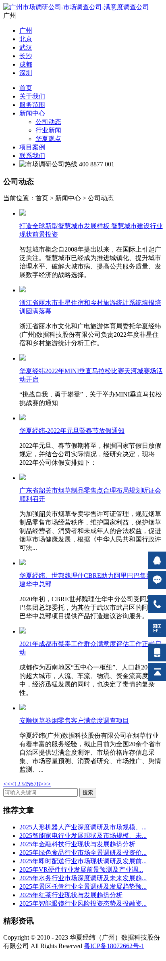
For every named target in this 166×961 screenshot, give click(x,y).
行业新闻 (48, 130)
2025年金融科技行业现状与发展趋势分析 (77, 844)
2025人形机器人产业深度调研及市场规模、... (83, 827)
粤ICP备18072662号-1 (114, 945)
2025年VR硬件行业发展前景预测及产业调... (81, 869)
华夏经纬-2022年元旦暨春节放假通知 (71, 430)
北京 (25, 39)
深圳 (25, 72)
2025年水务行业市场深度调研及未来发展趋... (83, 878)
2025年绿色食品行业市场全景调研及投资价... (83, 852)
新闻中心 (32, 113)
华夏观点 (48, 138)
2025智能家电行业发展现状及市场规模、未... (83, 835)
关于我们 (32, 96)
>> (47, 784)
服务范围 (32, 104)
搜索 (88, 792)
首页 (25, 87)
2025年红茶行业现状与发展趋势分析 (70, 895)
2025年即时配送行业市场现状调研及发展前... (83, 861)
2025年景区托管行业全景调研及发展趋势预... (83, 886)
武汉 (25, 47)
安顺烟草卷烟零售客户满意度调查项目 (74, 720)
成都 (25, 64)
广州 (25, 30)
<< (6, 784)
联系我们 (32, 155)
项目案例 (32, 147)
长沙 (25, 55)
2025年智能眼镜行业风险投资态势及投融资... (83, 903)
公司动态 (48, 121)
